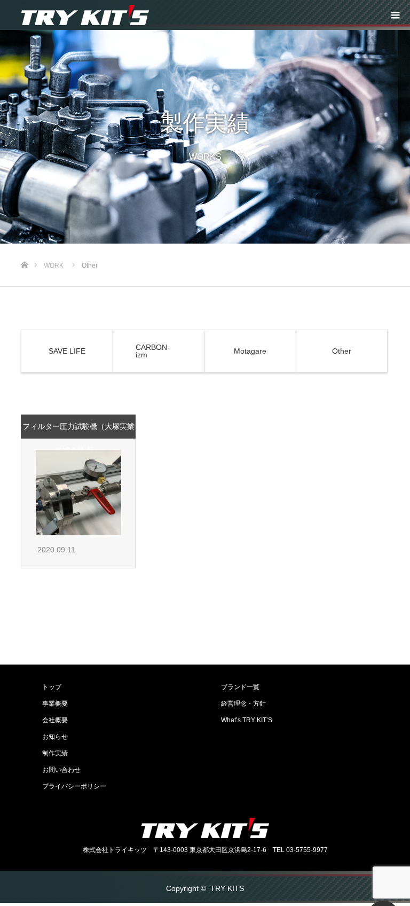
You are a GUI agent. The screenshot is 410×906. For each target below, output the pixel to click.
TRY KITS (227, 888)
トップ (51, 687)
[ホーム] (24, 248)
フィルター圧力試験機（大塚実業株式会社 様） (78, 438)
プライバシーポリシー (74, 786)
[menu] (395, 15)
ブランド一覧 (240, 687)
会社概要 (55, 720)
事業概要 (55, 703)
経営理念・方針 (243, 703)
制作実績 (55, 753)
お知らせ (55, 736)
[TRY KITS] (85, 15)
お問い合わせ (61, 770)
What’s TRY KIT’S (246, 720)
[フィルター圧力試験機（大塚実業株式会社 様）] (78, 492)
